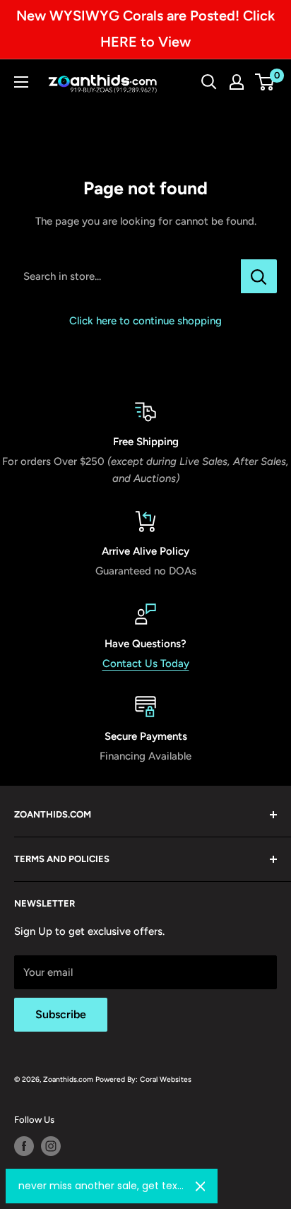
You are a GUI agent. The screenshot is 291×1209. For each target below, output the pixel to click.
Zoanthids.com (68, 1079)
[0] (265, 81)
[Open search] (209, 82)
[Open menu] (21, 82)
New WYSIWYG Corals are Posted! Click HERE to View (145, 28)
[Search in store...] (259, 276)
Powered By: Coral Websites (143, 1079)
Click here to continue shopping (145, 320)
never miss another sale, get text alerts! (101, 1186)
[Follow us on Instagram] (51, 1146)
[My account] (237, 82)
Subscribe (60, 1014)
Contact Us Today (145, 663)
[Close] (201, 1186)
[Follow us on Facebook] (24, 1146)
